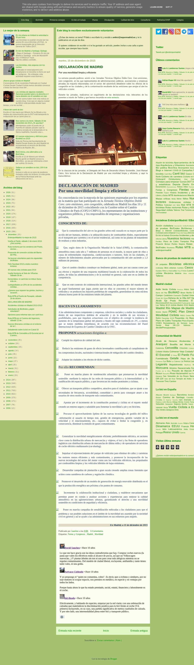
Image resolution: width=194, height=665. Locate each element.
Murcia (169, 402)
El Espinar (167, 400)
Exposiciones (172, 187)
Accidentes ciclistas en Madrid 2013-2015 (25, 305)
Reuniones (171, 247)
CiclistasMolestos (181, 231)
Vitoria (166, 407)
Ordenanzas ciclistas (181, 202)
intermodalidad (161, 212)
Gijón (181, 400)
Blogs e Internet (164, 170)
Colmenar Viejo (177, 351)
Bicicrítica (173, 168)
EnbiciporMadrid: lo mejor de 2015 (22, 238)
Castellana (168, 295)
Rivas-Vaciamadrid (179, 373)
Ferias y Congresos (77, 534)
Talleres (177, 210)
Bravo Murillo (187, 293)
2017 (8, 224)
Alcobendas (186, 341)
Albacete (159, 395)
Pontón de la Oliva (164, 371)
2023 (8, 203)
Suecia (182, 432)
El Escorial (163, 354)
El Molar (174, 355)
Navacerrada (184, 368)
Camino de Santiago (174, 397)
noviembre (12, 340)
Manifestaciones (181, 195)
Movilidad (99, 534)
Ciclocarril (162, 179)
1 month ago (177, 74)
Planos (95, 20)
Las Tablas (161, 305)
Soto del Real (170, 379)
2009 (8, 398)
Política (160, 205)
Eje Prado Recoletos (177, 300)
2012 (8, 387)
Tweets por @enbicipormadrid (168, 52)
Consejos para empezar (168, 181)
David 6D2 (166, 92)
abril (10, 365)
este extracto (113, 97)
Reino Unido (171, 432)
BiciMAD (39, 20)
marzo (11, 368)
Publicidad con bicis (172, 205)
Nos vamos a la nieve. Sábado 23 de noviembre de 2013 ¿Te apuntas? (31, 122)
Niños (186, 198)
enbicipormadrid (163, 250)
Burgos (159, 397)
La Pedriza (186, 361)
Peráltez (159, 241)
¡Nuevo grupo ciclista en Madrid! (16, 81)
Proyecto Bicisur (163, 244)
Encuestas (174, 235)
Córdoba (159, 400)
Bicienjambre (184, 168)
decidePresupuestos (165, 327)
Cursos (183, 181)
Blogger (113, 659)
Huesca (159, 402)
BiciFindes (175, 228)
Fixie (179, 271)
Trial (183, 210)
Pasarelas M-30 (168, 318)
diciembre (12, 234)
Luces (190, 270)
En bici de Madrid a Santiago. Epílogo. (31, 51)
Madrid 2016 (183, 305)
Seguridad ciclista (165, 210)
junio (10, 358)
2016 (8, 228)
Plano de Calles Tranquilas (176, 241)
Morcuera (162, 367)
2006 (8, 408)
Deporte (177, 184)
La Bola (167, 361)
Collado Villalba (163, 352)
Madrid (90, 534)
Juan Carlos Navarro (171, 128)
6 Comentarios (96, 531)
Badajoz (173, 395)
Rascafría (166, 373)
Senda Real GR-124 (169, 325)
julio (10, 354)
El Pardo (184, 354)
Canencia (160, 348)
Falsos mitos (183, 187)
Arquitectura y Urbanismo (173, 165)
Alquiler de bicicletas (165, 163)
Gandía (175, 400)
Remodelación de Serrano (176, 323)
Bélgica (186, 423)
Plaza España (188, 321)
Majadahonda (176, 364)
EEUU (177, 426)
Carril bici (179, 173)
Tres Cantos (170, 381)
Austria (180, 423)
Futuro (167, 193)
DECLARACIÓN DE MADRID (20, 302)
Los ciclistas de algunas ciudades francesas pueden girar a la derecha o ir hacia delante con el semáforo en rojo (32, 94)
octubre (11, 343)
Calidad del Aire (127, 20)
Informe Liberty (161, 239)
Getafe (175, 358)
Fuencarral (186, 303)
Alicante (166, 395)
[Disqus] (103, 580)
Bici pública (162, 168)
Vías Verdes (161, 410)
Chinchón (184, 348)
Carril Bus (168, 174)
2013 (8, 383)
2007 (8, 405)
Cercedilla (172, 347)
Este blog (25, 20)
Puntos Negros (178, 244)
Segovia (178, 404)
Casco (189, 174)
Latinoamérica (176, 429)
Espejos (159, 271)
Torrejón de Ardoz (184, 379)
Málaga (175, 402)
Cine (187, 179)
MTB (171, 195)
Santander (169, 404)
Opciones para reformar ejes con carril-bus (25, 315)
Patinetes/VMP (163, 20)
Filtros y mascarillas (169, 271)
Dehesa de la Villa (177, 298)
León (164, 402)
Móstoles (173, 368)
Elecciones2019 (176, 303)
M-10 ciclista (171, 305)
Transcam (160, 381)
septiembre (13, 347)
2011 (8, 390)
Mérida (181, 402)
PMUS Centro (186, 315)
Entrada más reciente (70, 630)
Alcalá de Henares (167, 341)
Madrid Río (163, 308)
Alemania (161, 423)
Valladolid (159, 407)
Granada (188, 400)
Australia (174, 423)
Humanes (159, 361)
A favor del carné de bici (13, 110)
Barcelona (182, 394)
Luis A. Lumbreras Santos (173, 68)
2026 (8, 192)
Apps (158, 165)
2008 (8, 401)
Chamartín (177, 295)
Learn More (156, 7)
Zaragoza (170, 410)
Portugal (159, 433)
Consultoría (145, 20)
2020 (8, 214)
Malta (187, 429)
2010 (8, 394)
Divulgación (109, 20)
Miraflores (188, 365)
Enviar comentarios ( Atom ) (109, 640)
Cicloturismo (176, 179)
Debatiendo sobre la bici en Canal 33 (23, 330)
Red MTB (186, 205)
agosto (11, 351)
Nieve (180, 199)
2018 (8, 221)
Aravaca (180, 289)
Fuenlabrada (163, 358)
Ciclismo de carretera (172, 176)
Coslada (189, 351)
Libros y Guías (162, 195)
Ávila (176, 410)
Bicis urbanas (170, 268)
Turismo (188, 210)
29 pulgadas (161, 264)
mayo (10, 361)
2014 (8, 380)
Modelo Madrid (162, 312)
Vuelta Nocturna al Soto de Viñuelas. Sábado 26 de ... (23, 274)
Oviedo (187, 402)
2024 (8, 199)
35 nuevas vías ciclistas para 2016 (22, 270)
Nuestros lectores (178, 238)
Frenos (184, 271)
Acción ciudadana (164, 225)
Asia (168, 423)
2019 (8, 217)
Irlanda (159, 429)
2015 (8, 231)
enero (10, 375)
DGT (189, 181)
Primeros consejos (57, 20)
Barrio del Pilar (162, 293)
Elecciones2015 (163, 303)
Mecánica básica (172, 273)
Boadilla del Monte (181, 344)
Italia (165, 429)
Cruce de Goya (181, 233)
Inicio (106, 630)
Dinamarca (164, 426)
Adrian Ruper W (169, 80)
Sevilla (185, 404)
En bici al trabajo (79, 20)
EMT (189, 298)
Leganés (162, 364)
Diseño (186, 184)
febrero (11, 372)
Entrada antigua (139, 630)
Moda (174, 199)
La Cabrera (176, 361)
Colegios (180, 20)
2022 (8, 207)
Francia (185, 426)
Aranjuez (163, 344)
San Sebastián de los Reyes (176, 376)
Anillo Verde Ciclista (166, 289)
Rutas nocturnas (173, 207)
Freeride (160, 193)
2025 (8, 196)
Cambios (180, 268)
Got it (169, 7)
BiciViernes (186, 228)
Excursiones (161, 187)
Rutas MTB (183, 247)
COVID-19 (177, 170)
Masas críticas (164, 198)
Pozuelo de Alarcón (182, 371)
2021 (8, 210)
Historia (174, 193)
